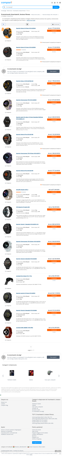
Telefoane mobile (11, 380)
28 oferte (54, 51)
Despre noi (4, 402)
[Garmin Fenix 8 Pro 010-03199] (8, 175)
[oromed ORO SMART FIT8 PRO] (8, 332)
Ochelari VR (35, 408)
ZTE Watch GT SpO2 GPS (23, 207)
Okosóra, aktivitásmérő (20, 446)
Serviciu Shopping (36, 439)
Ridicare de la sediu (35, 14)
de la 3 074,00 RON (54, 100)
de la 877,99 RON (54, 190)
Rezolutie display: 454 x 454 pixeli (50, 14)
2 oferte (53, 194)
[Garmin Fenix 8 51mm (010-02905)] (8, 52)
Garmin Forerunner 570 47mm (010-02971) (28, 153)
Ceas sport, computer (50, 380)
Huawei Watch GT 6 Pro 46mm (39, 420)
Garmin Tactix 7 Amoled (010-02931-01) (27, 224)
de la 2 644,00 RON (54, 241)
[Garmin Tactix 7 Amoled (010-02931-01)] (8, 229)
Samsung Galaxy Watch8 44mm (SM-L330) (42, 423)
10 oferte (54, 138)
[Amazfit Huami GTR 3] (8, 194)
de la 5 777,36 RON (54, 170)
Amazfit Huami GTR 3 (22, 189)
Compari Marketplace (37, 434)
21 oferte (54, 32)
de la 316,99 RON (54, 327)
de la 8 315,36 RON (54, 310)
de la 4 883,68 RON (54, 224)
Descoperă (53, 71)
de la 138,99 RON (54, 207)
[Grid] (30, 24)
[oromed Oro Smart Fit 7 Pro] (8, 281)
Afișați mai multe (31, 20)
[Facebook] (56, 451)
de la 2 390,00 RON (54, 153)
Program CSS (35, 437)
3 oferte (53, 228)
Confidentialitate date (6, 450)
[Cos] (57, 2)
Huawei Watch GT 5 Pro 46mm (39, 421)
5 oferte (53, 246)
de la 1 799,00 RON (54, 81)
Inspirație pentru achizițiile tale (9, 433)
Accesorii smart (36, 410)
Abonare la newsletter (6, 431)
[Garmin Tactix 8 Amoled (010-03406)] (8, 315)
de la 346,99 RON (54, 276)
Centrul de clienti (36, 429)
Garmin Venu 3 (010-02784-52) (24, 81)
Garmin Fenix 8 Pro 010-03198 (24, 134)
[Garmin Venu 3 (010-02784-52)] (8, 86)
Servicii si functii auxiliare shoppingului (11, 429)
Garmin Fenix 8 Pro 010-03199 (24, 170)
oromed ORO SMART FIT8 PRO (24, 327)
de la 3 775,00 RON (54, 28)
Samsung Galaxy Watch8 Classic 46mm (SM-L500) (44, 418)
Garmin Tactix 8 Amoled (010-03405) (26, 259)
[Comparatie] (55, 2)
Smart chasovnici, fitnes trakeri (37, 446)
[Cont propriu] (60, 2)
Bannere (34, 436)
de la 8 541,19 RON (54, 293)
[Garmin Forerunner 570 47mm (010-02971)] (8, 158)
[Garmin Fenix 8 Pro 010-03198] (8, 139)
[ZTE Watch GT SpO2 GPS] (8, 212)
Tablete (31, 380)
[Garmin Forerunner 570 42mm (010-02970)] (8, 246)
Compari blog (4, 405)
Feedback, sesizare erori (7, 434)
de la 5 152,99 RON (54, 134)
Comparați (54, 30)
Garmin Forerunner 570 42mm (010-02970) (28, 241)
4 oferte (53, 121)
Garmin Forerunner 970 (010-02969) (26, 100)
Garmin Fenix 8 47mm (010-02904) (26, 28)
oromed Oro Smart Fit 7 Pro (24, 276)
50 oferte (54, 85)
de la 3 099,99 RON (54, 117)
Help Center (35, 431)
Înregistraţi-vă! (37, 442)
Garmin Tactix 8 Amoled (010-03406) (26, 310)
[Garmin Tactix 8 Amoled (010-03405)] (8, 263)
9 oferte (53, 104)
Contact (3, 403)
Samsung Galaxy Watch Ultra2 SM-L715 (42, 417)
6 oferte (53, 211)
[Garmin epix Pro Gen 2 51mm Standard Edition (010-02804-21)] (8, 122)
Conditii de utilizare (18, 450)
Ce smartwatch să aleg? (14, 69)
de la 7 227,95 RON (54, 259)
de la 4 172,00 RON (54, 47)
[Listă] (27, 24)
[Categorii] (52, 2)
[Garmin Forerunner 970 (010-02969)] (8, 104)
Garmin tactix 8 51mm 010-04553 (25, 293)
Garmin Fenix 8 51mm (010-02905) (26, 47)
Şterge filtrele (10, 16)
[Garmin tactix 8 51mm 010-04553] (8, 298)
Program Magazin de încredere (40, 433)
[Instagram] (59, 451)
